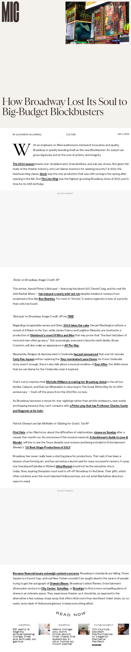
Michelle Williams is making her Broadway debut (76, 381)
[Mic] (10, 11)
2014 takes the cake (76, 325)
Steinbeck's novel (41, 335)
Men (71, 335)
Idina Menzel (64, 466)
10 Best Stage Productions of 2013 (48, 447)
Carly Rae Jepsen (23, 359)
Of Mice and (60, 335)
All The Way (71, 345)
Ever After (101, 364)
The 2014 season (23, 164)
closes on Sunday (105, 432)
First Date (19, 432)
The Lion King (49, 178)
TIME (70, 316)
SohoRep (62, 588)
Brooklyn (78, 588)
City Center (48, 588)
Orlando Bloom (59, 583)
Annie (43, 173)
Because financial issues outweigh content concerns (46, 573)
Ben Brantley (47, 298)
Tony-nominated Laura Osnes (78, 359)
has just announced (86, 354)
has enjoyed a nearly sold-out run (59, 293)
